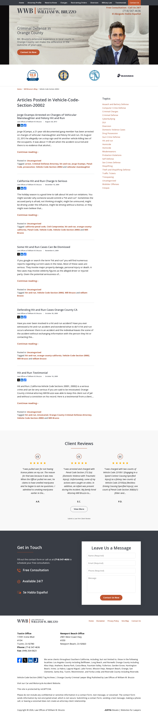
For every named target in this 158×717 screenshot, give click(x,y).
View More (79, 509)
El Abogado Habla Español (126, 13)
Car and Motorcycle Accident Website (43, 683)
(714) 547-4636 (132, 10)
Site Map (125, 621)
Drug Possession (110, 133)
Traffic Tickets (109, 173)
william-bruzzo (40, 358)
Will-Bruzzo (70, 292)
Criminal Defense (110, 115)
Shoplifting (107, 166)
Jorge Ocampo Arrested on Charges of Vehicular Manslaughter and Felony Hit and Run (47, 116)
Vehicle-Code (46, 229)
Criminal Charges (110, 111)
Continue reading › (27, 152)
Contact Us (134, 3)
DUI (104, 122)
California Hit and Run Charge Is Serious (42, 181)
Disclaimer (100, 621)
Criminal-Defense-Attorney (45, 163)
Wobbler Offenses (110, 184)
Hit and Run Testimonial (32, 372)
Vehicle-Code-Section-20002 (49, 167)
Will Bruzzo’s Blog (30, 89)
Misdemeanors (109, 151)
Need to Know (51, 3)
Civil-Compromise (55, 226)
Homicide (106, 144)
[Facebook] (19, 660)
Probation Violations (111, 155)
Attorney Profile (34, 3)
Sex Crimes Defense (111, 162)
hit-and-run (65, 163)
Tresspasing (108, 177)
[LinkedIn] (30, 660)
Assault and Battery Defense (115, 104)
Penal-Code (32, 229)
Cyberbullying (108, 118)
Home (21, 3)
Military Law (107, 3)
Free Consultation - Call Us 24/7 (123, 7)
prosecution (29, 167)
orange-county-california (49, 355)
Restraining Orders (79, 3)
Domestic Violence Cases (113, 129)
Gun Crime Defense (111, 137)
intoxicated (42, 415)
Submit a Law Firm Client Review (79, 519)
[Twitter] (25, 660)
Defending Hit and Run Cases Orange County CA (47, 309)
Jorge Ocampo (78, 163)
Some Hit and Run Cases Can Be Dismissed (43, 247)
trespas (105, 188)
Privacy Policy (113, 621)
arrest (28, 163)
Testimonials (120, 3)
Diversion (94, 3)
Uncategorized (34, 160)
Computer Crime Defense (114, 108)
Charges (63, 3)
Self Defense (108, 159)
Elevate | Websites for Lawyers (123, 710)
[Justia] (35, 660)
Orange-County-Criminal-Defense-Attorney (70, 415)
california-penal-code (35, 226)
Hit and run (107, 140)
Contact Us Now (28, 52)
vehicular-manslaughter (78, 167)
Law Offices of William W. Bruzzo (50, 710)
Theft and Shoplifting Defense (116, 169)
